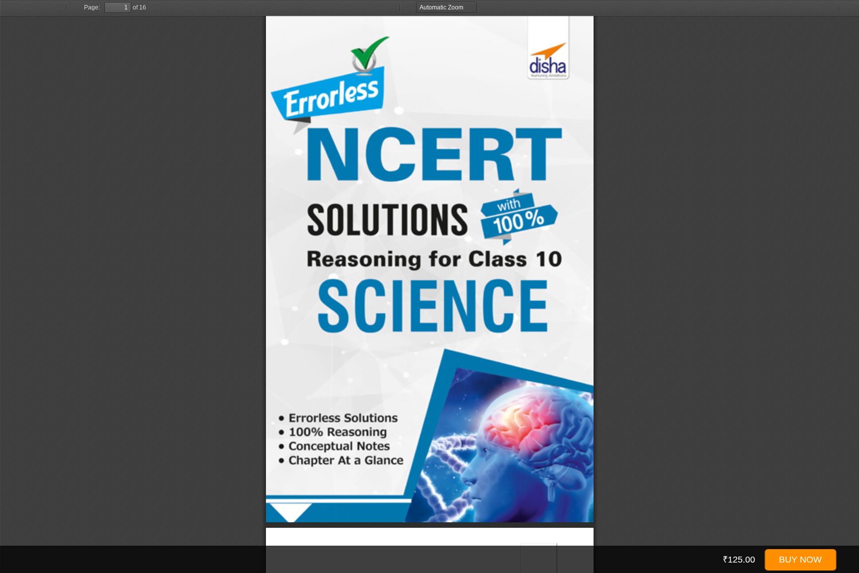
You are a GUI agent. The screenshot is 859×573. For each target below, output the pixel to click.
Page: (92, 7)
